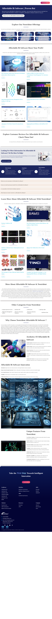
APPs (37, 487)
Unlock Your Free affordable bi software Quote (13, 15)
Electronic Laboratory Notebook (19, 312)
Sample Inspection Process (7, 309)
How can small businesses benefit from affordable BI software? (14, 185)
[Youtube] (9, 525)
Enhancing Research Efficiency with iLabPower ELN (37, 123)
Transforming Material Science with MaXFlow (36, 99)
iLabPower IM (29, 309)
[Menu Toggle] (21, 3)
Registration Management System (7, 312)
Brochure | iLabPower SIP (7, 223)
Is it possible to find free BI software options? (10, 188)
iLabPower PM (40, 291)
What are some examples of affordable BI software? (12, 181)
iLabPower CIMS (42, 309)
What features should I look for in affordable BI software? (13, 192)
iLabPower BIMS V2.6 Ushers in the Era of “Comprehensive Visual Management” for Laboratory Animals (37, 75)
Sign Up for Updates (6, 161)
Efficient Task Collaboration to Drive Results (35, 247)
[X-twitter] (7, 525)
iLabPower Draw (35, 291)
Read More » (28, 79)
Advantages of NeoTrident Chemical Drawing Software (12, 123)
